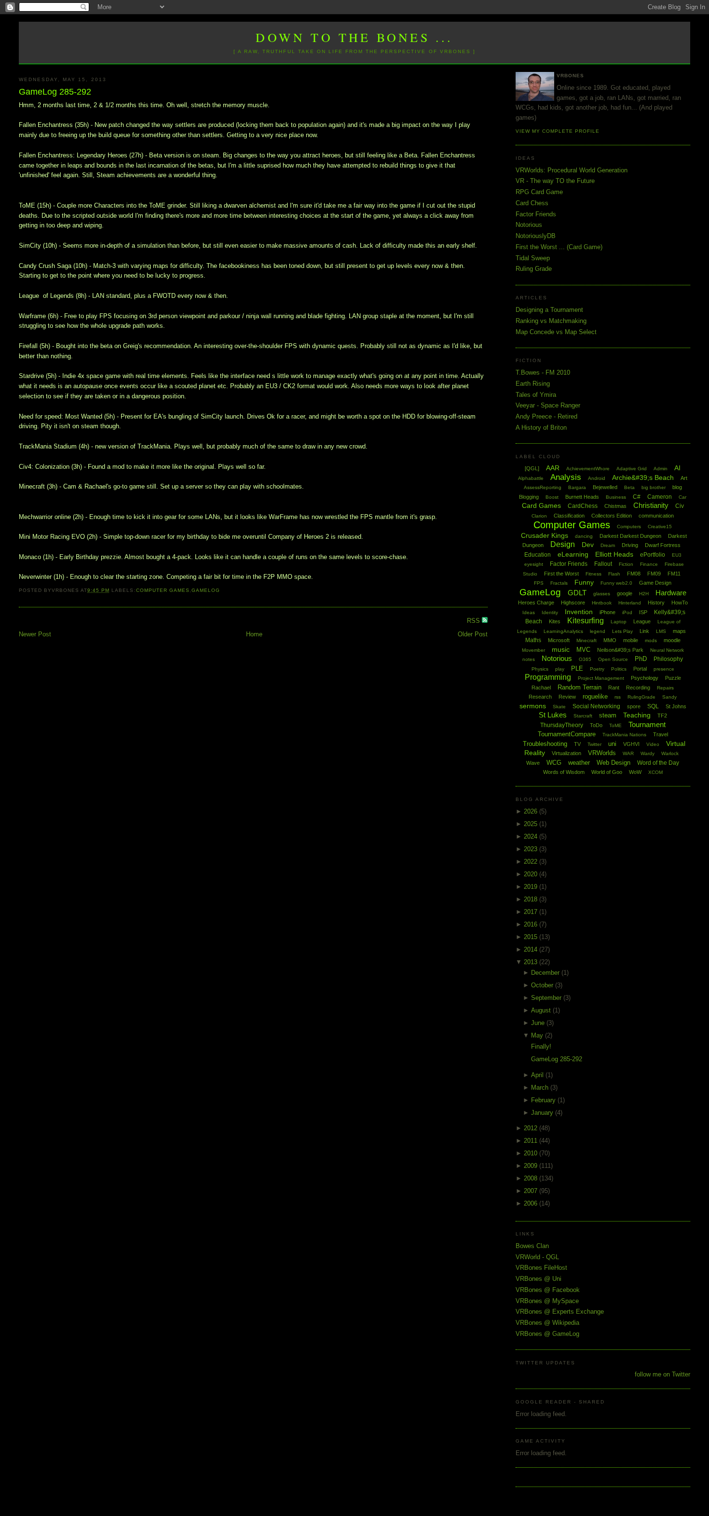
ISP (643, 612)
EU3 (677, 555)
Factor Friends (536, 214)
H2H (644, 593)
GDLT (577, 593)
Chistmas (615, 506)
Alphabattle (531, 478)
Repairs (665, 687)
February (544, 1100)
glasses (601, 593)
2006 (531, 1203)
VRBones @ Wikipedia (547, 1322)
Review (567, 697)
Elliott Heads (614, 554)
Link (644, 631)
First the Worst (561, 573)
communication (656, 516)
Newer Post (35, 634)
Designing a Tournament (549, 309)
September (547, 997)
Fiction (626, 564)
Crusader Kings (544, 535)
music (561, 649)
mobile (630, 640)
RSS (474, 620)
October (543, 985)
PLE (577, 668)
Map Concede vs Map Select (556, 332)
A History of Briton (541, 427)
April (538, 1075)
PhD (641, 658)
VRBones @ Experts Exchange (560, 1311)
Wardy (647, 753)
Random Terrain (579, 687)
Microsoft (559, 640)
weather (579, 762)
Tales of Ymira (536, 394)
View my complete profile (558, 131)
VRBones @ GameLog (547, 1333)
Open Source (613, 659)
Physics (540, 669)
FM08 (634, 573)
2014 (531, 949)
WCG (553, 762)
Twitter (594, 744)
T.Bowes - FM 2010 (543, 372)
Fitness (593, 573)
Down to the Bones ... (354, 37)
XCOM (655, 772)
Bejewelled (605, 487)
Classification (569, 516)
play (559, 669)
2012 (531, 1128)
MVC (583, 649)
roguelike (595, 696)
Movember (533, 650)
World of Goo (606, 772)
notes (528, 659)
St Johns (676, 706)
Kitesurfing (585, 621)
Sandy (669, 697)
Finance (649, 564)
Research (540, 697)
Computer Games (163, 590)
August (542, 1010)
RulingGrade (641, 697)
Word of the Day (658, 762)
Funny (584, 582)
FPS (539, 583)
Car (682, 497)
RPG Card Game (539, 192)
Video (652, 744)
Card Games (541, 505)
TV (577, 744)
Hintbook (602, 602)
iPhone (607, 612)
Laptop (619, 621)
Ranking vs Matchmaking (551, 320)
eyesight (533, 564)
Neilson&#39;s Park (620, 650)
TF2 (662, 715)
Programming (548, 677)
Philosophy (668, 659)
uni (612, 743)
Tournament (647, 724)
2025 (531, 824)
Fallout (603, 564)
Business (616, 497)
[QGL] (532, 468)
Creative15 (660, 526)
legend (597, 631)
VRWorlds (602, 753)
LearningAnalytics (563, 631)
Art (684, 478)
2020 (531, 874)
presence (664, 669)
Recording (638, 687)
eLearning (573, 554)
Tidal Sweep (533, 258)
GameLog (205, 590)
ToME (615, 725)
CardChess (583, 506)
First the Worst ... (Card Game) (559, 247)
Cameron (659, 496)
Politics (619, 669)
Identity (550, 612)
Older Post (473, 634)
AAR (552, 468)
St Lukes (553, 715)
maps (679, 631)
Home (254, 634)
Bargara (577, 487)
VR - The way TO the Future (555, 180)
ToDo (596, 725)
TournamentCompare (567, 734)
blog (677, 487)
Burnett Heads (582, 497)
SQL (653, 706)
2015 (531, 936)
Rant (613, 687)
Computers (629, 526)
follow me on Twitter (662, 1374)
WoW (635, 772)
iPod (627, 612)
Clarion (539, 516)
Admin (661, 468)
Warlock (670, 753)
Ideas (528, 612)
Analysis (565, 477)
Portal (640, 669)
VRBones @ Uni (538, 1278)
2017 (531, 911)
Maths (533, 640)
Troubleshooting (545, 743)
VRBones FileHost (541, 1267)
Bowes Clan (532, 1245)
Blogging (529, 497)
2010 (531, 1153)
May (538, 1035)
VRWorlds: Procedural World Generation (571, 170)
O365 (585, 659)
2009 (531, 1165)
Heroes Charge (536, 602)
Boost (552, 497)
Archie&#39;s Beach (643, 477)
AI (677, 468)
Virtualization (566, 753)
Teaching (637, 715)
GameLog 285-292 (55, 92)
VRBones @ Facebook (548, 1289)
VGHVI (631, 744)
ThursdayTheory (561, 725)
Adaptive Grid (631, 468)
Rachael (541, 687)
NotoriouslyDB (536, 235)
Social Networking (596, 706)
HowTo (679, 602)
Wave (533, 763)
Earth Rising (533, 383)
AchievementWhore (588, 468)
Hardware (670, 593)
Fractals (559, 583)
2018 (531, 899)
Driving (630, 545)
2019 (531, 886)
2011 (531, 1140)
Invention (579, 612)
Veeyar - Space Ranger (548, 405)
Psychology (644, 678)
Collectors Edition (611, 516)
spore (634, 706)
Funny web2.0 (616, 583)
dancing (584, 536)
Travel (660, 734)
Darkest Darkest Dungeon (630, 536)
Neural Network (667, 650)
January (543, 1112)
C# (637, 496)
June (538, 1022)
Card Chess (532, 203)
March (540, 1087)
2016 (531, 924)
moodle (672, 640)
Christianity (650, 505)
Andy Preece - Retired (546, 416)
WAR (628, 753)
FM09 (654, 573)
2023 (531, 849)
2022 (531, 861)
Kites (554, 621)
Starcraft (582, 715)
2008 (531, 1178)
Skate (559, 706)
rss (617, 697)
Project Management (601, 678)
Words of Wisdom (564, 772)
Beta (629, 487)
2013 (531, 962)
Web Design (613, 762)
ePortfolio (652, 554)
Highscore (573, 602)
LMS (661, 631)
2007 (531, 1190)
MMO (609, 640)
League (642, 621)
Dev (588, 544)
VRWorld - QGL (537, 1257)
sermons (532, 706)
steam (607, 715)
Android (596, 478)
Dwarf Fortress (663, 545)
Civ (679, 506)
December (546, 972)
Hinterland (629, 602)
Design (562, 544)
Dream (607, 545)
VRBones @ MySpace (547, 1301)
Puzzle (673, 678)
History (656, 602)
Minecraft (586, 640)
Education (537, 554)
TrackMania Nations (624, 734)
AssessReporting (542, 487)
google (624, 593)
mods (651, 640)
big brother (653, 487)
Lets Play (622, 631)
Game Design (655, 583)
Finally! (541, 1046)
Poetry (597, 669)
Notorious (529, 224)
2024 (531, 836)
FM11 (674, 573)
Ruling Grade (534, 268)
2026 (531, 811)
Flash (614, 573)
